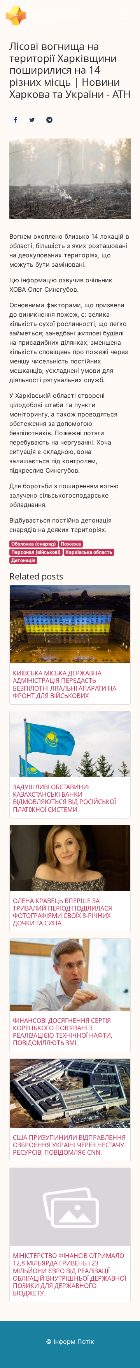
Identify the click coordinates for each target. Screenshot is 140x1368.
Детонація (23, 560)
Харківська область (88, 552)
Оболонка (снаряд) (33, 544)
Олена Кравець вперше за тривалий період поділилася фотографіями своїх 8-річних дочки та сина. (62, 912)
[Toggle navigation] (123, 15)
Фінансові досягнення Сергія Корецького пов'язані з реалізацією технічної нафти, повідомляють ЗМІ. (62, 1031)
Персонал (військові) (36, 552)
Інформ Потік (52, 14)
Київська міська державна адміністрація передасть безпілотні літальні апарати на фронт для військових (64, 684)
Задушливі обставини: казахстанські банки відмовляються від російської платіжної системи (64, 798)
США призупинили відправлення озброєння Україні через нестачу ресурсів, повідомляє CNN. (69, 1145)
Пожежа (71, 544)
